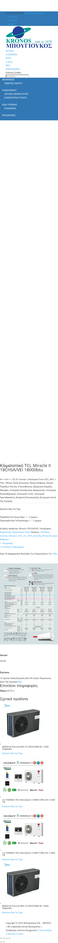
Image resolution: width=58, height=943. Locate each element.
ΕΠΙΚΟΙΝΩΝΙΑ (13, 69)
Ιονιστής (37, 535)
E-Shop (9, 61)
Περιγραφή (7, 543)
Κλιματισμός (5, 532)
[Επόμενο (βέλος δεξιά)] (4, 941)
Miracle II (13, 535)
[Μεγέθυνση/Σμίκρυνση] (1, 938)
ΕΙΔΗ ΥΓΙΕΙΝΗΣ (9, 104)
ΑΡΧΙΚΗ (10, 50)
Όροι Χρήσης (45, 930)
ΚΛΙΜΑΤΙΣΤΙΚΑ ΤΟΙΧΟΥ (15, 97)
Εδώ (55, 553)
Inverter (4, 535)
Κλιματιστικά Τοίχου (22, 532)
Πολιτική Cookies (15, 933)
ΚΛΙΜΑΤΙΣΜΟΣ (9, 90)
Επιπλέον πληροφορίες (13, 546)
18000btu (45, 532)
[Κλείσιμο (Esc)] (9, 938)
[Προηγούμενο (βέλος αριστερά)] (1, 941)
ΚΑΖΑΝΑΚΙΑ (10, 108)
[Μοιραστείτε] (7, 938)
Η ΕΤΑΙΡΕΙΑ (11, 54)
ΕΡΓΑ (8, 58)
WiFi (30, 535)
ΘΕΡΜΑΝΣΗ (8, 79)
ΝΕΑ (8, 65)
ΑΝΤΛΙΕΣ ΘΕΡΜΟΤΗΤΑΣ (16, 93)
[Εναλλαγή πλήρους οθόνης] (4, 938)
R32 (20, 535)
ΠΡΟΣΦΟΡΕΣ (8, 115)
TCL (25, 535)
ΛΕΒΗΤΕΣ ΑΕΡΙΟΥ (13, 83)
